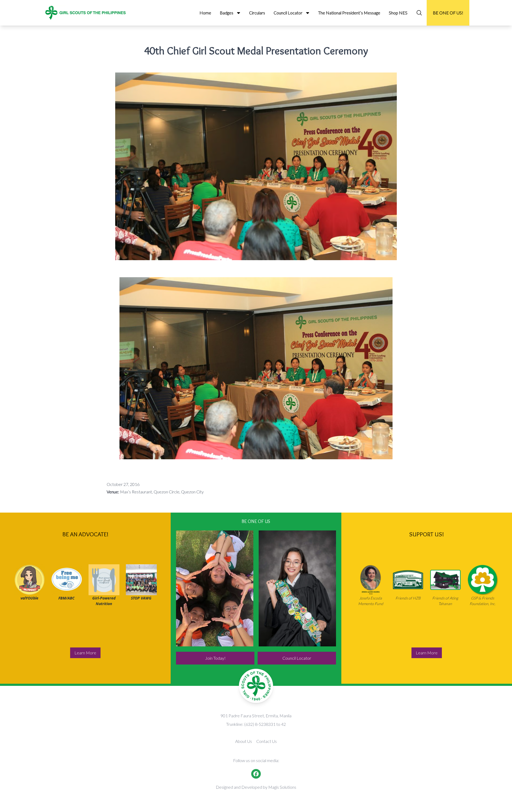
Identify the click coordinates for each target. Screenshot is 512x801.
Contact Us (266, 741)
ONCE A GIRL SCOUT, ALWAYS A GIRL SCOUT (291, 588)
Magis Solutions (282, 787)
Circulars (257, 12)
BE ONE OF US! (448, 12)
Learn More (85, 652)
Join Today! (215, 658)
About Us (243, 741)
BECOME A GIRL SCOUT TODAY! (214, 588)
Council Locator (296, 658)
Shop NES (398, 12)
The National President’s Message (349, 12)
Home (205, 12)
